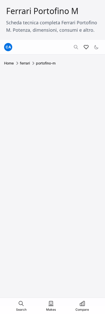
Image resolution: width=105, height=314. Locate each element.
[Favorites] (86, 47)
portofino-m (46, 63)
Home (9, 63)
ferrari (25, 63)
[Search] (76, 47)
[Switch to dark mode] (96, 47)
